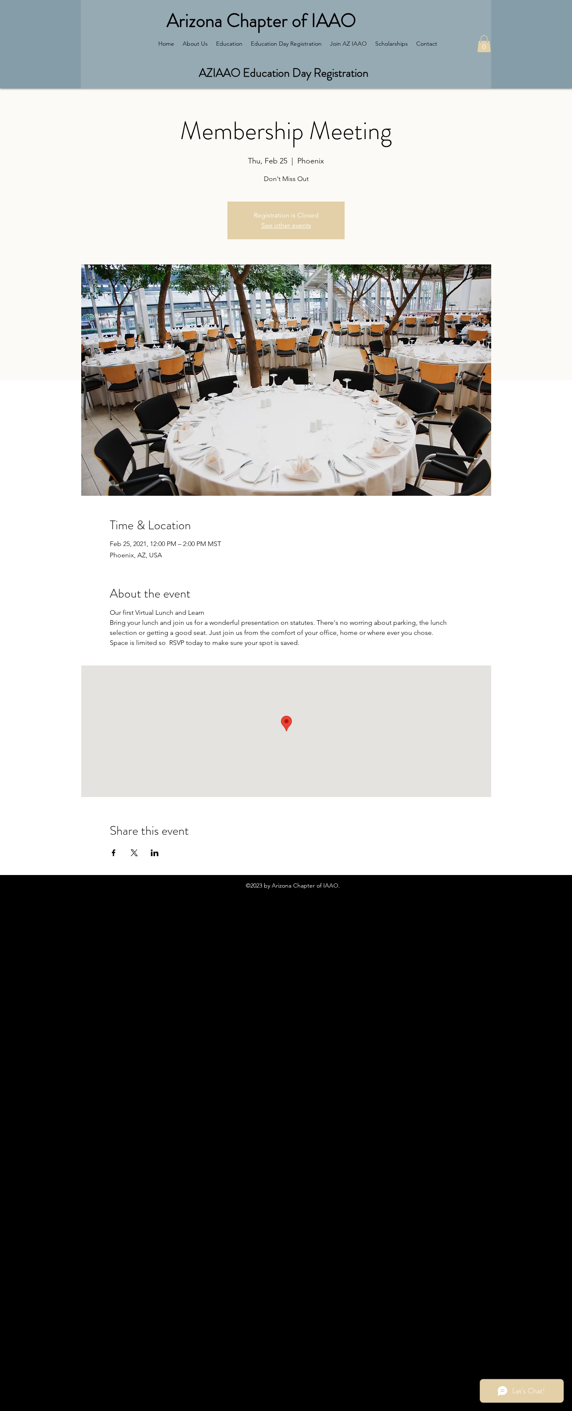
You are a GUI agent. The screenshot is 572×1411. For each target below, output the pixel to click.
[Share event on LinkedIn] (155, 852)
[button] (484, 43)
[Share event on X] (134, 852)
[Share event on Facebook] (114, 852)
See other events (286, 225)
